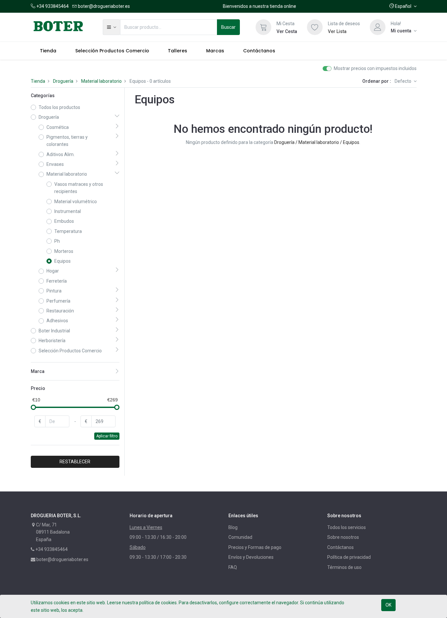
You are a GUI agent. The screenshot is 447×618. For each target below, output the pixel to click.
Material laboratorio (101, 81)
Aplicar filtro (106, 436)
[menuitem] (48, 51)
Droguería (63, 81)
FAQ (232, 567)
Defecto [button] (403, 81)
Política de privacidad (349, 557)
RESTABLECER (75, 461)
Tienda (38, 81)
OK (388, 605)
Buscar (228, 27)
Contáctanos (340, 547)
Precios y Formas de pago (254, 547)
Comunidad (240, 537)
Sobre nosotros (343, 537)
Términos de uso (344, 567)
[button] (403, 6)
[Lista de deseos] (315, 27)
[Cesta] (263, 27)
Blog (233, 527)
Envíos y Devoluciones (251, 557)
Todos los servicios (346, 527)
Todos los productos (59, 107)
